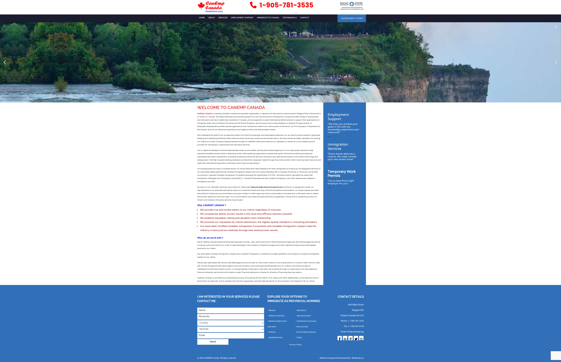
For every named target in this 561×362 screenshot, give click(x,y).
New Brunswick (304, 315)
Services (223, 17)
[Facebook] (339, 338)
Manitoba (301, 310)
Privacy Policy (295, 344)
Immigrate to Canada (268, 17)
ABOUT (211, 17)
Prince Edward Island (306, 332)
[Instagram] (361, 338)
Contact (304, 17)
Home (202, 17)
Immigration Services (338, 146)
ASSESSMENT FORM (352, 18)
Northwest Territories (306, 321)
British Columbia (276, 315)
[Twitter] (356, 338)
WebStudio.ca (358, 358)
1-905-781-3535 (285, 5)
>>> (329, 136)
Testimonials (290, 17)
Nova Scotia (302, 326)
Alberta (272, 310)
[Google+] (345, 338)
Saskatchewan (275, 337)
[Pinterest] (350, 338)
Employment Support (242, 17)
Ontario (272, 332)
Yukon (299, 337)
